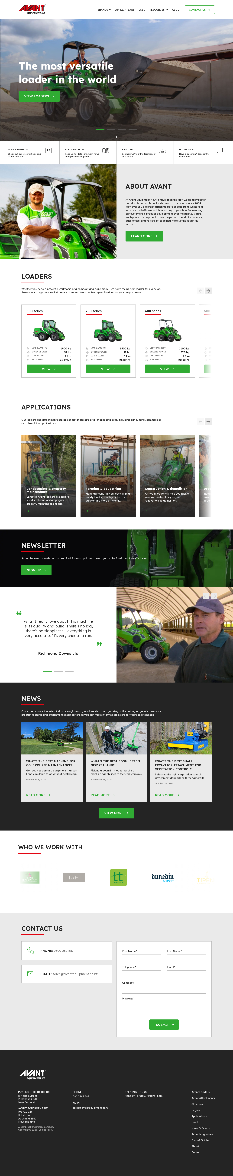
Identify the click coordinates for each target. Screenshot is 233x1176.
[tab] (100, 129)
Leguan (196, 1110)
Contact (196, 1152)
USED (142, 9)
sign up (34, 570)
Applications (199, 1116)
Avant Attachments (203, 1098)
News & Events (200, 1128)
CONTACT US (197, 9)
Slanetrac (197, 1104)
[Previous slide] (206, 596)
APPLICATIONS (125, 9)
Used (194, 1122)
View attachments (41, 103)
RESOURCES (157, 9)
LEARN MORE (141, 236)
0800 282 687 (81, 1096)
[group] (48, 476)
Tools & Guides (200, 1140)
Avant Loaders (200, 1092)
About (195, 1146)
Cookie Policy (46, 1129)
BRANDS (102, 9)
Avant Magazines (202, 1134)
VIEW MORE (113, 813)
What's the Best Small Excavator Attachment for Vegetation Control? (178, 765)
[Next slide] (208, 291)
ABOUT (176, 9)
